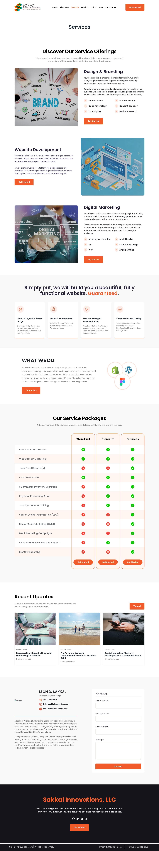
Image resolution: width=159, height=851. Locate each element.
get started (135, 7)
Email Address (101, 726)
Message (99, 739)
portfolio (85, 7)
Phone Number (102, 713)
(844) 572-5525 (50, 700)
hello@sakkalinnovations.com (56, 704)
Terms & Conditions (137, 846)
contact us (110, 7)
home (55, 7)
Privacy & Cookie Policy (110, 846)
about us (64, 7)
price (94, 7)
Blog (100, 7)
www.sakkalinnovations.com (55, 708)
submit (118, 766)
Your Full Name (102, 700)
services (75, 7)
